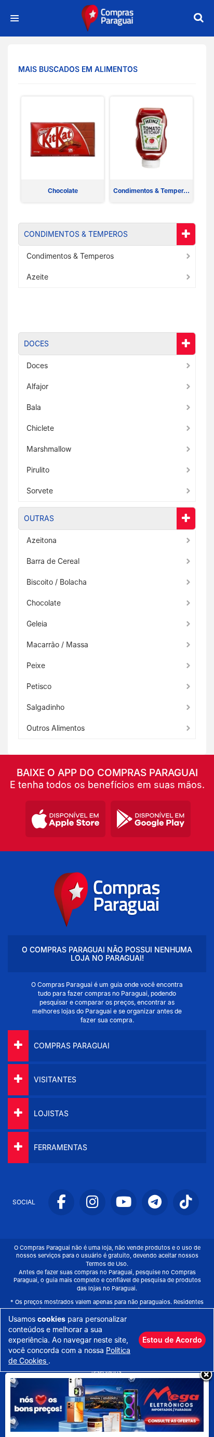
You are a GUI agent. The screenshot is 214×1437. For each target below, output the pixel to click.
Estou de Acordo (172, 1339)
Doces (36, 343)
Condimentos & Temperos (76, 234)
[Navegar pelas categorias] (14, 18)
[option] (62, 149)
